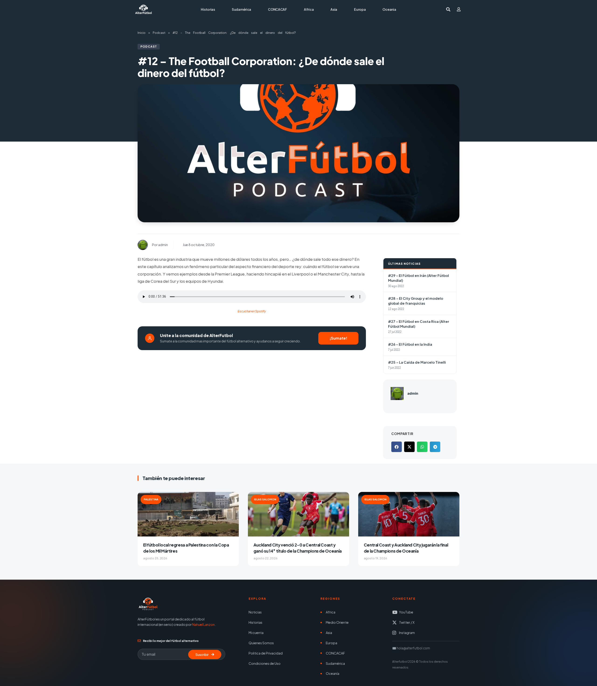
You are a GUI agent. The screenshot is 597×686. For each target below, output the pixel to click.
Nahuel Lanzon (203, 624)
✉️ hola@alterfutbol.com (411, 648)
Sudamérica (241, 9)
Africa (309, 9)
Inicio (142, 33)
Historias (208, 9)
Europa (360, 9)
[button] (396, 447)
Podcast (159, 33)
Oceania (389, 9)
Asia (333, 9)
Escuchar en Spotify (252, 311)
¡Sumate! (338, 338)
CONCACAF (277, 9)
